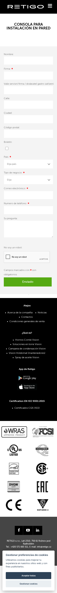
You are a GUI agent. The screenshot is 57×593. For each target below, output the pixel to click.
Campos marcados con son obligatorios (20, 272)
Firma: (8, 69)
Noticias (42, 313)
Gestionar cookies (28, 584)
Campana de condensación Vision (27, 349)
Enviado (27, 281)
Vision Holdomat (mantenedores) (27, 353)
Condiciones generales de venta (27, 321)
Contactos (27, 317)
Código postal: (12, 127)
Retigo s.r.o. (28, 11)
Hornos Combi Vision (27, 340)
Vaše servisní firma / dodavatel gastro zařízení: (29, 84)
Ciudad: (8, 113)
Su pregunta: (11, 218)
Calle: (7, 98)
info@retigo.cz (44, 547)
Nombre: (9, 54)
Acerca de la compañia (20, 313)
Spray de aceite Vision (27, 357)
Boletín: (8, 142)
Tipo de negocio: (14, 173)
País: (7, 157)
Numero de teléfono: (16, 204)
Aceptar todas (29, 575)
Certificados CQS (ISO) (27, 408)
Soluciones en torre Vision (27, 344)
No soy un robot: (13, 247)
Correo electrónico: (16, 189)
